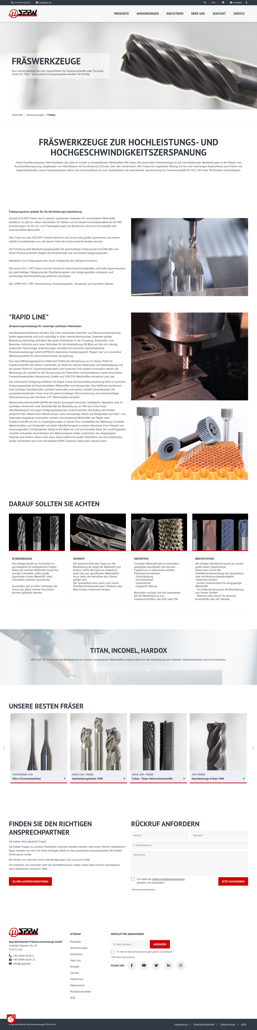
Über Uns (198, 14)
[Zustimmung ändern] (11, 1019)
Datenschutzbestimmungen (168, 879)
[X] (156, 965)
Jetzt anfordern (233, 881)
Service (239, 14)
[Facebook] (131, 965)
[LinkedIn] (168, 965)
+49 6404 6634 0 (23, 955)
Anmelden (237, 2)
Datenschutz (77, 985)
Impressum (76, 979)
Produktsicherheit (80, 991)
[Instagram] (180, 965)
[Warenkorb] (223, 2)
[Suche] (205, 2)
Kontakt (219, 14)
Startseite (17, 115)
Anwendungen (148, 14)
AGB (72, 997)
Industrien (174, 14)
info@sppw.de (22, 963)
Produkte (121, 14)
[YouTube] (144, 965)
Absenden (159, 944)
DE (213, 2)
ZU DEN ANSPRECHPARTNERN (30, 881)
